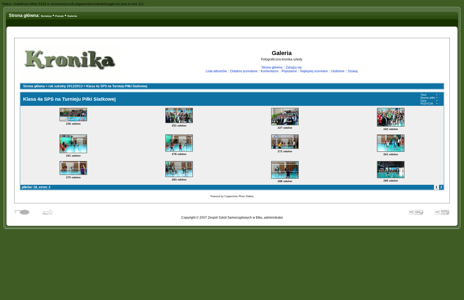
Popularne (289, 71)
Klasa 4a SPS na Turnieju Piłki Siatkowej (116, 86)
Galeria (72, 16)
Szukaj (353, 71)
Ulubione (338, 71)
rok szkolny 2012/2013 (65, 86)
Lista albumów (216, 71)
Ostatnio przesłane (244, 71)
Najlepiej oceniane (314, 71)
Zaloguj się (294, 67)
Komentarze (269, 71)
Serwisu (46, 16)
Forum (59, 16)
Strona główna (271, 67)
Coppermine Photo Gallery (239, 196)
